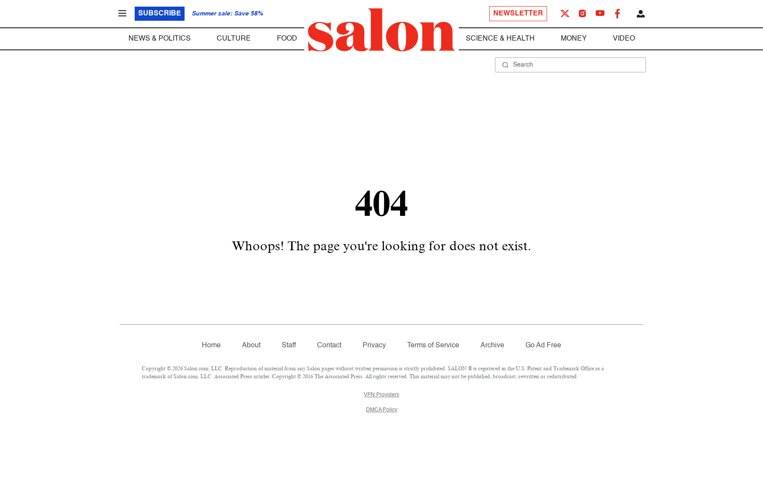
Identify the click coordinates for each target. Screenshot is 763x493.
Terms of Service (433, 345)
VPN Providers (381, 395)
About (251, 345)
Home (211, 345)
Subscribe (159, 13)
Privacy (374, 345)
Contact (329, 345)
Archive (492, 345)
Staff (289, 345)
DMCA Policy (381, 410)
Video (624, 38)
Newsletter (518, 13)
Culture (234, 38)
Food (287, 38)
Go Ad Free (543, 345)
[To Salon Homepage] (381, 30)
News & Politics (159, 38)
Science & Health (500, 38)
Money (574, 38)
